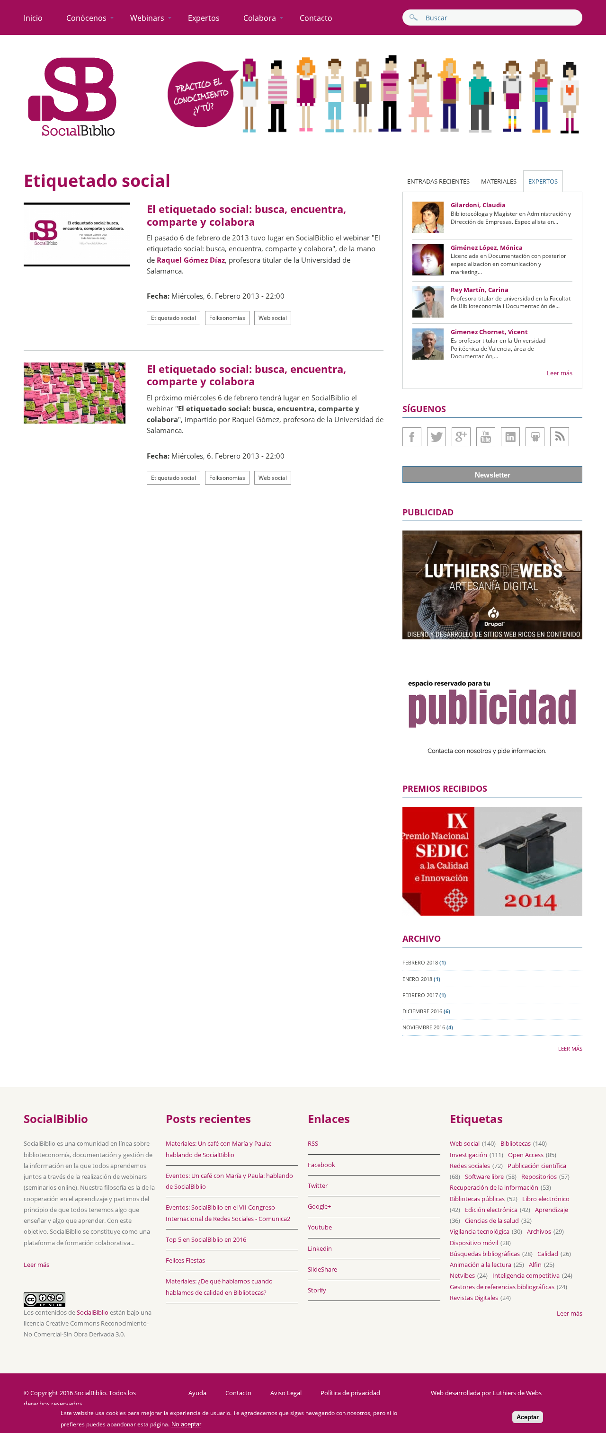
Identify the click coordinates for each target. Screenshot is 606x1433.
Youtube (485, 436)
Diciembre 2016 (422, 1011)
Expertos (204, 18)
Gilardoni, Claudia (478, 205)
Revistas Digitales (474, 1297)
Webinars (147, 18)
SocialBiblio (92, 1312)
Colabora (259, 18)
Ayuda (197, 1393)
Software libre (484, 1176)
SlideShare (535, 436)
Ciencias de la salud (492, 1220)
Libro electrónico (546, 1198)
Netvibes (462, 1275)
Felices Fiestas (185, 1260)
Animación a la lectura (480, 1264)
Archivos (539, 1231)
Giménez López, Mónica (487, 247)
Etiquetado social (173, 318)
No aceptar (186, 1424)
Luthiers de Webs (517, 1393)
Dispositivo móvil (474, 1242)
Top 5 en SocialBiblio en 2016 (206, 1239)
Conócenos (86, 18)
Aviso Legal (286, 1393)
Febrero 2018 (420, 962)
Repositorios (539, 1176)
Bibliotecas (515, 1143)
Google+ (461, 436)
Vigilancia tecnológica (479, 1231)
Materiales (499, 181)
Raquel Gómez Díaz (191, 260)
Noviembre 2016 (423, 1027)
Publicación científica (537, 1165)
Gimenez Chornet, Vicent (489, 331)
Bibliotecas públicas (477, 1198)
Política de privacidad (350, 1393)
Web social (272, 318)
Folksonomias (227, 318)
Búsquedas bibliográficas (485, 1253)
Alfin (535, 1264)
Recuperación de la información (494, 1187)
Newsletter (492, 475)
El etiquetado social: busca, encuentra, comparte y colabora (246, 215)
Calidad (547, 1253)
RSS (313, 1143)
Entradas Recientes (438, 181)
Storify (317, 1290)
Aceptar (528, 1417)
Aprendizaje (551, 1209)
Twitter (436, 436)
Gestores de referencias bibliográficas (502, 1287)
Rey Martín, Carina (479, 289)
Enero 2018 (417, 978)
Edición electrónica (491, 1209)
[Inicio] (72, 136)
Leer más (559, 373)
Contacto (316, 18)
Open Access (526, 1154)
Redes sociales (470, 1165)
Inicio (33, 18)
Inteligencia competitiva (526, 1275)
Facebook (411, 436)
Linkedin (510, 436)
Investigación (468, 1154)
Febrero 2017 (420, 995)
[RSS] (559, 436)
